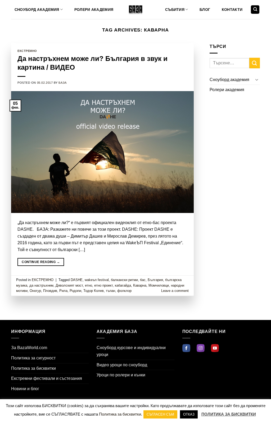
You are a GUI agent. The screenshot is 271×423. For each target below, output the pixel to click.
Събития (174, 9)
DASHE (77, 280)
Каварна (139, 285)
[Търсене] (255, 9)
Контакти (232, 9)
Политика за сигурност (33, 358)
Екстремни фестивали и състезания (46, 378)
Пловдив (50, 291)
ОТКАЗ (189, 414)
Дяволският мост (69, 285)
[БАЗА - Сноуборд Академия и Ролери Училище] (135, 10)
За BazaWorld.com (29, 347)
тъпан (110, 291)
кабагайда (123, 285)
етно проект (103, 285)
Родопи (75, 291)
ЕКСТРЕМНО (27, 50)
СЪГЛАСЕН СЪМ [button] (160, 414)
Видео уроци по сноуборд (122, 365)
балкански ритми (124, 280)
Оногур (35, 291)
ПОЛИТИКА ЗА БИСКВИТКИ (228, 414)
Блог (205, 9)
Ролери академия (93, 9)
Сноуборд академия (37, 9)
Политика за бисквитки (33, 368)
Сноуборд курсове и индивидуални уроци (131, 351)
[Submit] (254, 63)
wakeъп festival (97, 280)
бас (143, 280)
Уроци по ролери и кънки (121, 375)
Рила (63, 291)
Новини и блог (25, 388)
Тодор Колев (93, 291)
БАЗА (62, 82)
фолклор (124, 291)
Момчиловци (158, 285)
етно (88, 285)
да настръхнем (41, 285)
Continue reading (41, 262)
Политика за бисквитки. (120, 414)
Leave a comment (175, 291)
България (155, 280)
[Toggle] (257, 79)
